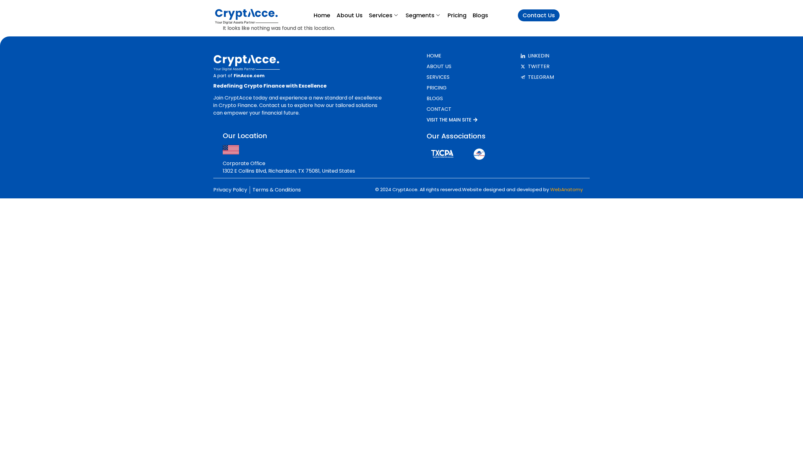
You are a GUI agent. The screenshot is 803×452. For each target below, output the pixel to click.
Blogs (480, 15)
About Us (350, 15)
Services (380, 15)
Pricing (457, 15)
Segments (420, 15)
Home (322, 15)
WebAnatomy (566, 189)
